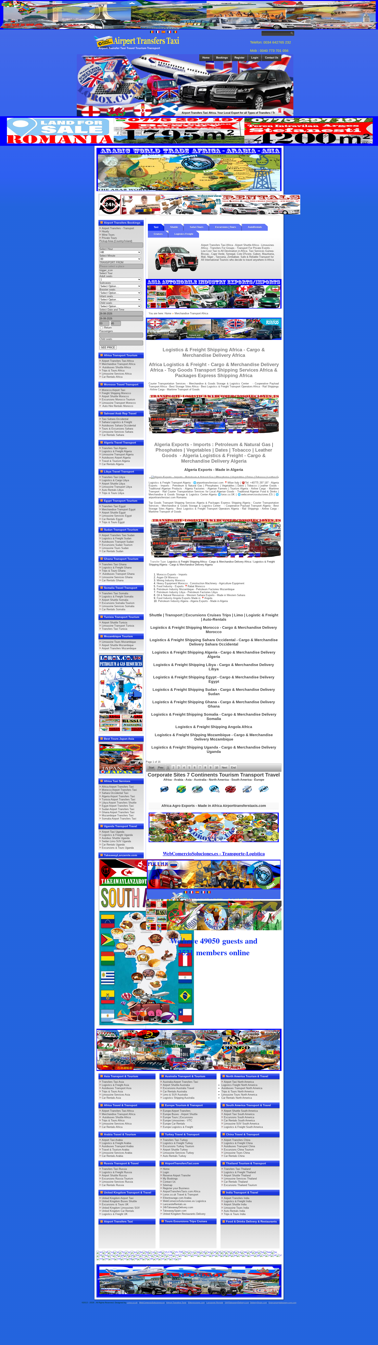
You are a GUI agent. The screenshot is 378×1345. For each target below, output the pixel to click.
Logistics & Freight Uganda (117, 834)
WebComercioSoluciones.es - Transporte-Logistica (214, 853)
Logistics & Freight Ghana (117, 567)
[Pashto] (212, 1255)
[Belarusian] (140, 1251)
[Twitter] (110, 1229)
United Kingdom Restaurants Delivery (184, 1213)
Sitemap (167, 1185)
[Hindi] (99, 1255)
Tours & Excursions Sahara (117, 428)
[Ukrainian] (150, 1258)
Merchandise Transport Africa (118, 364)
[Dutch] (202, 1251)
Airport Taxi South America (239, 1114)
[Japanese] (130, 1255)
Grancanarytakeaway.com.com (282, 1302)
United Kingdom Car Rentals (118, 1210)
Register (239, 57)
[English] (99, 1251)
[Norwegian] (206, 1255)
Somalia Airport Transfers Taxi (119, 818)
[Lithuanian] (163, 1255)
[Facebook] (102, 1229)
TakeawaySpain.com (174, 1210)
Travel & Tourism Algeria (116, 460)
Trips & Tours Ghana (113, 570)
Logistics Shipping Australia (178, 1097)
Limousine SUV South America (241, 1123)
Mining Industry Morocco (171, 580)
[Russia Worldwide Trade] (189, 1295)
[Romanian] (239, 1255)
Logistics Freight (183, 234)
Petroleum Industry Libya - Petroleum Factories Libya (187, 592)
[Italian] (126, 1255)
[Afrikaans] (105, 1251)
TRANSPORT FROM (111, 262)
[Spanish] (105, 1258)
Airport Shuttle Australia (176, 1085)
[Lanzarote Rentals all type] (260, 213)
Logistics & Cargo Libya (115, 480)
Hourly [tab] (105, 231)
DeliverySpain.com (258, 1302)
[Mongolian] (194, 1255)
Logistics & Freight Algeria (117, 451)
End (233, 767)
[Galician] (232, 1251)
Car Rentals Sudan (112, 551)
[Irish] (121, 1255)
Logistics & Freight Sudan (116, 538)
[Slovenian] (279, 1255)
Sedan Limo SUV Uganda (116, 841)
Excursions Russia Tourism (117, 1178)
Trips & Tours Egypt (113, 522)
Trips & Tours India (235, 1214)
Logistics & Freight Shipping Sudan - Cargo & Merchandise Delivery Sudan (214, 691)
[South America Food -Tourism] (146, 1024)
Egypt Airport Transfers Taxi (118, 805)
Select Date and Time (111, 309)
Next (224, 767)
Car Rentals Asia (111, 1097)
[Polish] (222, 1255)
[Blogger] (117, 1236)
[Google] (117, 1229)
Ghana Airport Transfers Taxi (118, 812)
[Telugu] (134, 1258)
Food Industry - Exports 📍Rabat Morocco (181, 586)
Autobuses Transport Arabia (117, 1146)
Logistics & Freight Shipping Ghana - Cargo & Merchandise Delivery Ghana (213, 704)
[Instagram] (140, 1229)
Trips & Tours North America (237, 1091)
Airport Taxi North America (239, 1081)
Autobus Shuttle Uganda (116, 838)
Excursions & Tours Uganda (118, 847)
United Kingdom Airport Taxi (117, 1198)
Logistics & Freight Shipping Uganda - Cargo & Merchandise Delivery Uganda (213, 749)
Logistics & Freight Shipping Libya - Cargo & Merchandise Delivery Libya (213, 667)
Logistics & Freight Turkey (178, 1143)
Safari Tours (196, 227)
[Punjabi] (234, 1255)
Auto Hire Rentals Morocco (117, 406)
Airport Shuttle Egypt (114, 512)
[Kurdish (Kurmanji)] (148, 1255)
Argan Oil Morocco (167, 577)
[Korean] (142, 1255)
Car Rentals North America (236, 1097)
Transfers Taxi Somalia (115, 593)
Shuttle (174, 227)
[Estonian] (213, 1251)
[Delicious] (110, 1236)
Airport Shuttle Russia (114, 1175)
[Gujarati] (255, 1251)
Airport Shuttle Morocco (115, 396)
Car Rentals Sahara (113, 434)
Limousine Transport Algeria (117, 454)
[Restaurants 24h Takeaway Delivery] (138, 213)
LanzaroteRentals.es (174, 1204)
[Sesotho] (268, 1255)
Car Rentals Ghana (112, 580)
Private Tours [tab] (109, 237)
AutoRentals (255, 227)
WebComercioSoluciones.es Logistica (184, 1201)
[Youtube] (125, 1229)
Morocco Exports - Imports (172, 574)
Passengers (106, 331)
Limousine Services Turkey (178, 1152)
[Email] (140, 1236)
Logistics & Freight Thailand (240, 1172)
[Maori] (181, 1255)
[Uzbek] (161, 1258)
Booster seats (107, 289)
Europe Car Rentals (174, 1123)
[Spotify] (102, 1243)
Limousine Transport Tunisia (118, 625)
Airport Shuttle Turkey (175, 1149)
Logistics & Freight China (238, 1143)
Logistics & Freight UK (115, 1214)
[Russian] (244, 1255)
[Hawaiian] (267, 1251)
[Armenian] (122, 1251)
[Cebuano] (158, 1251)
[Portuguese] (228, 1255)
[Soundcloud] (132, 1229)
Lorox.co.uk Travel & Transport (180, 1194)
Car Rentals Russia (113, 1185)
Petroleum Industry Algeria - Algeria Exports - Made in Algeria (193, 601)
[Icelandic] (110, 1255)
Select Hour (106, 248)
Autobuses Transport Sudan (118, 541)
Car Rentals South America (239, 1120)
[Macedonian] (169, 1255)
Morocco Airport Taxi (113, 390)
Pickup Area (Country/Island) (115, 241)
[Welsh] (172, 1258)
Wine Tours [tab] (108, 234)
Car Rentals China (234, 1155)
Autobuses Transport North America (241, 1088)
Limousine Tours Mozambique (119, 641)
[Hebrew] (274, 1251)
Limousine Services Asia (116, 1094)
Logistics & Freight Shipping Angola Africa (213, 727)
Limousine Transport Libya (117, 486)
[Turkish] (144, 1258)
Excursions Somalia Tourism (118, 603)
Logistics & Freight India (238, 1201)
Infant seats (106, 296)
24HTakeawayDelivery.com (237, 1302)
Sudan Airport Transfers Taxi (118, 809)
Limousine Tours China (237, 1152)
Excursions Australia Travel (178, 1088)
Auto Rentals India (234, 1210)
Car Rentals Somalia (113, 609)
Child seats (105, 302)
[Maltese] (175, 1255)
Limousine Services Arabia (117, 1152)
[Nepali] (200, 1255)
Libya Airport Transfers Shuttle (119, 802)
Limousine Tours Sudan (115, 548)
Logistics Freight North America (239, 1085)
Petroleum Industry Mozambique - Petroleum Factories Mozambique (195, 589)
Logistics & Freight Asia (115, 1085)
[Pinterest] (147, 1229)
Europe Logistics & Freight (178, 1126)
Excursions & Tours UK (115, 1204)
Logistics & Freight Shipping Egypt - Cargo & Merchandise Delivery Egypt (213, 679)
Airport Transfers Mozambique (119, 648)
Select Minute (107, 255)
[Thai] (139, 1258)
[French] (227, 1251)
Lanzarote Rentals (214, 1302)
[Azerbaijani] (128, 1251)
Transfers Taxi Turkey (175, 1140)
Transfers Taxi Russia (114, 1168)
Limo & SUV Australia (175, 1094)
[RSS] (147, 1236)
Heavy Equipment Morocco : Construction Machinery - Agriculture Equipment (200, 583)
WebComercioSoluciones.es (152, 1302)
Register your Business (176, 1188)
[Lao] (153, 1255)
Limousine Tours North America (239, 1094)
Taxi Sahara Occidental (115, 419)
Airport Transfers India (236, 1198)
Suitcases (105, 282)
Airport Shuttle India (235, 1204)
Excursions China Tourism (239, 1149)
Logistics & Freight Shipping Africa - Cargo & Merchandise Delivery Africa (209, 561)
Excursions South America (239, 1117)
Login (254, 57)
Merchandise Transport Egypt (118, 509)
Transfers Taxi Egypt (114, 506)
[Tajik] (129, 1258)
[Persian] (217, 1255)
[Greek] (249, 1251)
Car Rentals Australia (175, 1091)
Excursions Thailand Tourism (240, 1185)
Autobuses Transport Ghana (118, 573)
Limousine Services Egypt (117, 515)
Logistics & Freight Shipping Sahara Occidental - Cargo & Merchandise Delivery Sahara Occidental (214, 642)
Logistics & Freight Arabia (116, 1143)
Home (205, 57)
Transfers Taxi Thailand (237, 1168)
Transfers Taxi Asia (113, 1081)
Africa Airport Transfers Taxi (118, 786)
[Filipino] (218, 1251)
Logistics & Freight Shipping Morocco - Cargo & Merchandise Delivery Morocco (213, 629)
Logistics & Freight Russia (117, 1172)
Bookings (222, 57)
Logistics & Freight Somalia (117, 596)
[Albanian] (111, 1251)
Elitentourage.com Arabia (177, 1197)
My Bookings (170, 1178)
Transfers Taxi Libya (113, 477)
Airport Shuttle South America (241, 1110)
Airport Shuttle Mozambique (117, 645)
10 (216, 767)
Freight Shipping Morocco (116, 393)
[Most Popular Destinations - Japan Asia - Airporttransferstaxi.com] (121, 772)
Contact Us (271, 57)
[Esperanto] (208, 1251)
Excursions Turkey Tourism (178, 1146)
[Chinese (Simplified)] (167, 1251)
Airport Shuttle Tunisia (114, 622)
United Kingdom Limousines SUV (121, 1207)
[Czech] (191, 1251)
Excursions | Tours (225, 227)
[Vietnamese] (166, 1258)
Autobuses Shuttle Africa (116, 367)
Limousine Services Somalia (118, 606)
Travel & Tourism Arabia (115, 1149)
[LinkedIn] (102, 1236)
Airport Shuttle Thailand (237, 1175)
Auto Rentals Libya (112, 489)
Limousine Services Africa (117, 373)
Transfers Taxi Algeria (114, 448)
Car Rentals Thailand (236, 1181)
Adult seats (105, 276)
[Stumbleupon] (132, 1236)
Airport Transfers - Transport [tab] (118, 228)
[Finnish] (222, 1251)
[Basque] (134, 1251)
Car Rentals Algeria (113, 464)
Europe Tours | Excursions (178, 1117)
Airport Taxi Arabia (112, 1140)
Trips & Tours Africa (113, 370)
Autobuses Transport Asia (116, 1088)
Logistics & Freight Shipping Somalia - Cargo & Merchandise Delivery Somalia (213, 716)
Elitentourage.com (196, 1302)
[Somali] (99, 1258)
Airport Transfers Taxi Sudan (118, 535)
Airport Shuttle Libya (113, 483)
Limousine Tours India (236, 1207)
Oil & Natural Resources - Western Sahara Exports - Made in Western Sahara (201, 595)
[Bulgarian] (145, 1251)
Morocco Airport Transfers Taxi (119, 789)
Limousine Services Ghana (117, 577)
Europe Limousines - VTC (177, 1120)
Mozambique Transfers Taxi (117, 815)
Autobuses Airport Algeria (116, 457)
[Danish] (197, 1251)
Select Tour (105, 273)
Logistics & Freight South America (243, 1126)
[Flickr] (110, 1243)
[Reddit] (125, 1236)
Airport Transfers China (237, 1140)
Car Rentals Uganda (113, 844)
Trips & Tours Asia (112, 1091)
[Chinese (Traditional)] (177, 1251)
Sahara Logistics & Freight (117, 422)
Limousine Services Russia (117, 1181)
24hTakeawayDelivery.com (178, 1207)
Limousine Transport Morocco (119, 402)
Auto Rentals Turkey (174, 1155)
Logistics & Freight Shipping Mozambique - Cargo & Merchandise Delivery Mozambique (214, 737)
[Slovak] (273, 1255)
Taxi (156, 227)
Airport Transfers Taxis (176, 1302)
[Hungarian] (104, 1255)
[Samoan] (250, 1255)
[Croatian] (185, 1251)
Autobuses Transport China (239, 1146)
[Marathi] (187, 1255)
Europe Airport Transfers (177, 1110)
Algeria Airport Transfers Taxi (118, 796)
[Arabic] (116, 1251)
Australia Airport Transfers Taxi (180, 1081)
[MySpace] (117, 1243)
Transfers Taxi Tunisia (114, 628)
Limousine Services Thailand (240, 1178)
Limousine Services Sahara (117, 431)
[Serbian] (262, 1255)
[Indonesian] (115, 1255)
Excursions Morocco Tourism (118, 399)
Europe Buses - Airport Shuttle (180, 1114)
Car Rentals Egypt (112, 519)
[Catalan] (151, 1251)
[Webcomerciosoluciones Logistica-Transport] (199, 213)
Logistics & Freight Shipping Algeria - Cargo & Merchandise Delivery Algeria (212, 563)
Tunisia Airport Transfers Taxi (118, 799)
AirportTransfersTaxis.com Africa (181, 1191)
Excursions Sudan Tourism (117, 544)
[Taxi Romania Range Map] (214, 339)
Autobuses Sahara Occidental (119, 425)
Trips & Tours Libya (113, 493)
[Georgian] (238, 1251)
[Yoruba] (178, 1258)
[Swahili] (117, 1258)
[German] (244, 1251)
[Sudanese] (111, 1258)
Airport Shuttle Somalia (115, 599)
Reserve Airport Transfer (177, 1175)
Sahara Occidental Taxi (115, 793)
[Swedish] (123, 1258)
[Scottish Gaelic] (257, 1255)
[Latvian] (158, 1255)
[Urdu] (155, 1258)
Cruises (158, 234)
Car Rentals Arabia (112, 1155)
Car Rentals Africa (112, 376)
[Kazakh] (136, 1255)
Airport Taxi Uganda (113, 831)
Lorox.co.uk (132, 1302)
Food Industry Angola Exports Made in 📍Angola (184, 598)
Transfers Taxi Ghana (114, 564)
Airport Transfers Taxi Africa (118, 360)
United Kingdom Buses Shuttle (119, 1201)
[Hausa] (261, 1251)
